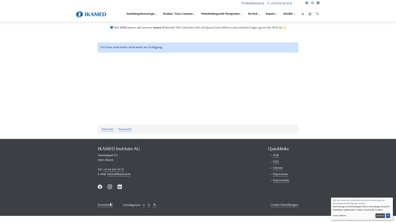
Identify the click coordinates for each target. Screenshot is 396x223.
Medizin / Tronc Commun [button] (178, 14)
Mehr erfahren (339, 216)
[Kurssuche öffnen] (317, 14)
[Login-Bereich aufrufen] (303, 14)
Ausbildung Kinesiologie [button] (140, 14)
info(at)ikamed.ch (119, 174)
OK (388, 216)
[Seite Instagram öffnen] (312, 3)
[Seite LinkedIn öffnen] (318, 3)
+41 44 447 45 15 (113, 169)
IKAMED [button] (288, 14)
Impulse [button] (270, 14)
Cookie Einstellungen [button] (284, 205)
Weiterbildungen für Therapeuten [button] (220, 14)
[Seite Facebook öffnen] (307, 3)
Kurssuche (125, 129)
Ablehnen (380, 216)
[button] (310, 14)
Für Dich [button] (253, 14)
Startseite (107, 129)
